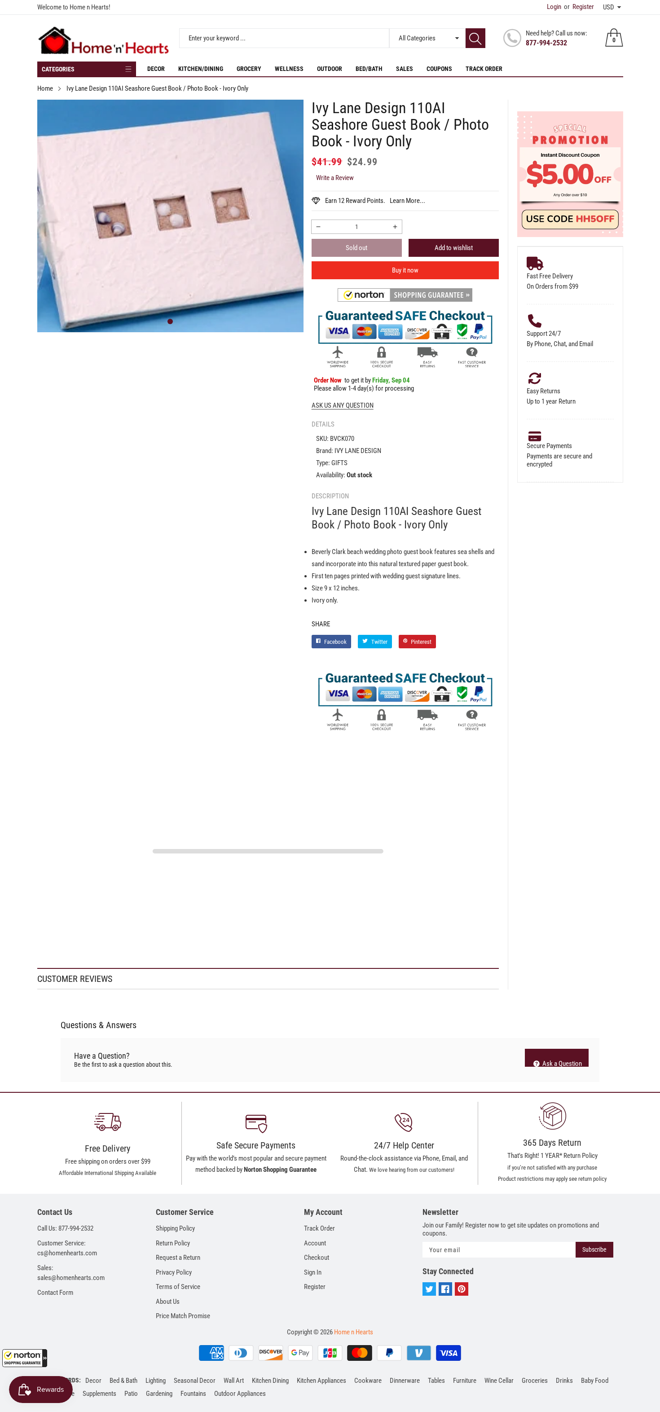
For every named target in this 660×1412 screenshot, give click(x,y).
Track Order (484, 68)
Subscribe (594, 1249)
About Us (168, 1302)
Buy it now (405, 270)
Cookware (368, 1381)
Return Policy (173, 1243)
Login (554, 7)
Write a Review (335, 178)
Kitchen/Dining (200, 68)
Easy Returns (543, 391)
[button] (24, 1358)
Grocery (249, 68)
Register (579, 7)
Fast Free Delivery (550, 276)
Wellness (289, 68)
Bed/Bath (369, 68)
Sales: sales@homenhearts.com (71, 1273)
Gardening (159, 1394)
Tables (436, 1381)
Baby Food (594, 1381)
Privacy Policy (174, 1272)
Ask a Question (561, 1063)
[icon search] (475, 38)
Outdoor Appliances (240, 1394)
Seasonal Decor (195, 1381)
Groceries (535, 1381)
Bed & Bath (123, 1381)
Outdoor (329, 68)
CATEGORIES (58, 69)
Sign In (312, 1272)
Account (315, 1243)
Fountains (193, 1394)
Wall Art (234, 1381)
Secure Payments (549, 446)
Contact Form (55, 1293)
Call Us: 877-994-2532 (65, 1228)
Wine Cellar (499, 1381)
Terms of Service (178, 1287)
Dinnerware (405, 1381)
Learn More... (407, 201)
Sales (404, 68)
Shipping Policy (175, 1228)
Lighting (155, 1381)
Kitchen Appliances (321, 1381)
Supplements (99, 1394)
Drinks (564, 1381)
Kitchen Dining (270, 1381)
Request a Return (178, 1258)
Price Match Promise (183, 1316)
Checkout (316, 1258)
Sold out (356, 248)
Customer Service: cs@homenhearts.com (67, 1248)
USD (608, 7)
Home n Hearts (353, 1332)
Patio (131, 1394)
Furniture (464, 1381)
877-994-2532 (546, 43)
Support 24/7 (544, 334)
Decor (156, 68)
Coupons (439, 68)
